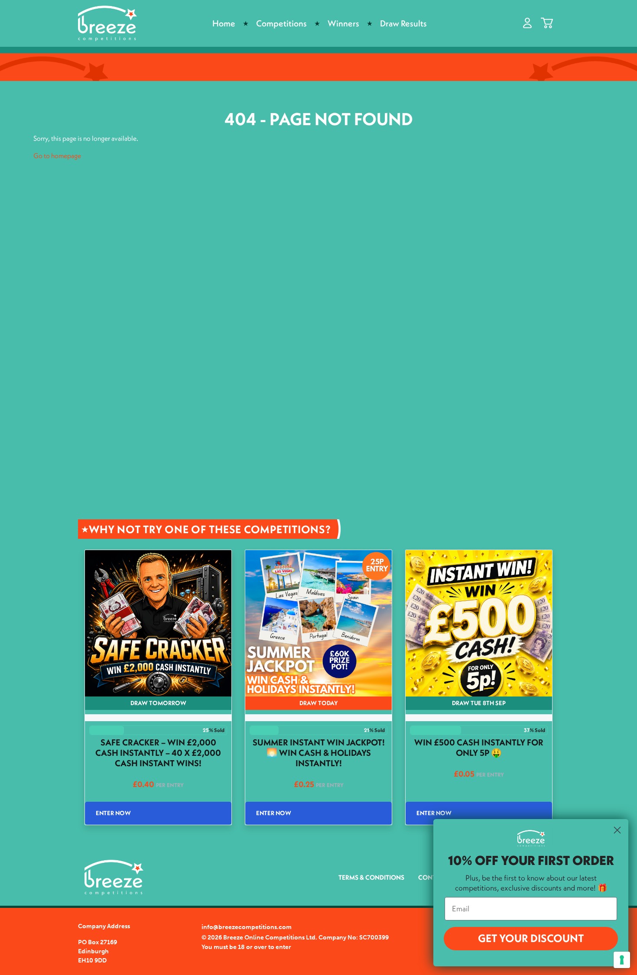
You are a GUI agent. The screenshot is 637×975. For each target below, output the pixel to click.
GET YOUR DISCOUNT (531, 938)
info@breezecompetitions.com (247, 927)
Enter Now (113, 813)
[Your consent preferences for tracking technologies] (622, 960)
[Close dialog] (617, 830)
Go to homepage (57, 155)
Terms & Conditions (371, 877)
